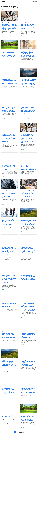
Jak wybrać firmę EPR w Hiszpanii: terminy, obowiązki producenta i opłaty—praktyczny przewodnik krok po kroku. (9, 82)
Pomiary (3, 1)
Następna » (21, 432)
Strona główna (34, 1)
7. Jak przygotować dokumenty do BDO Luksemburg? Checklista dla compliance (9, 416)
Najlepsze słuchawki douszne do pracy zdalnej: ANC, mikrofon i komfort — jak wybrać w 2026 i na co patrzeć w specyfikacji (28, 391)
